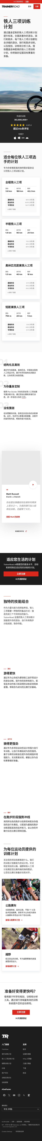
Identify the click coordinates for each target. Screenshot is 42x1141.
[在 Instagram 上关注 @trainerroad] (19, 1095)
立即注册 (21, 574)
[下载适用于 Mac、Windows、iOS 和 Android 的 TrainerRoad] (21, 138)
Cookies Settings (7, 1131)
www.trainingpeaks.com (10, 1127)
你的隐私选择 (20, 1131)
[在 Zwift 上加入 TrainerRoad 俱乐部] (28, 1095)
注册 (36, 6)
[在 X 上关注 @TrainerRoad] (9, 1095)
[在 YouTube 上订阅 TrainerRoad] (14, 1095)
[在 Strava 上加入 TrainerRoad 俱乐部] (24, 1095)
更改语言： (5, 1106)
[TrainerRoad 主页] (11, 6)
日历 (24, 397)
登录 (29, 6)
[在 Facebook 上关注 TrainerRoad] (4, 1095)
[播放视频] (33, 485)
